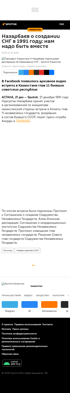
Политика (7, 250)
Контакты (47, 324)
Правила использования (27, 324)
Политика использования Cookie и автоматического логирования (21, 340)
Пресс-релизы (20, 328)
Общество (42, 295)
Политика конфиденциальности (19, 333)
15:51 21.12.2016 (10, 52)
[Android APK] (12, 363)
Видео (28, 295)
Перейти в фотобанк (37, 66)
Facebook (23, 121)
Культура (58, 295)
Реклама (6, 328)
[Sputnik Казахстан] (10, 25)
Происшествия (11, 295)
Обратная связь (10, 353)
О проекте (7, 324)
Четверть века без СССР (27, 250)
